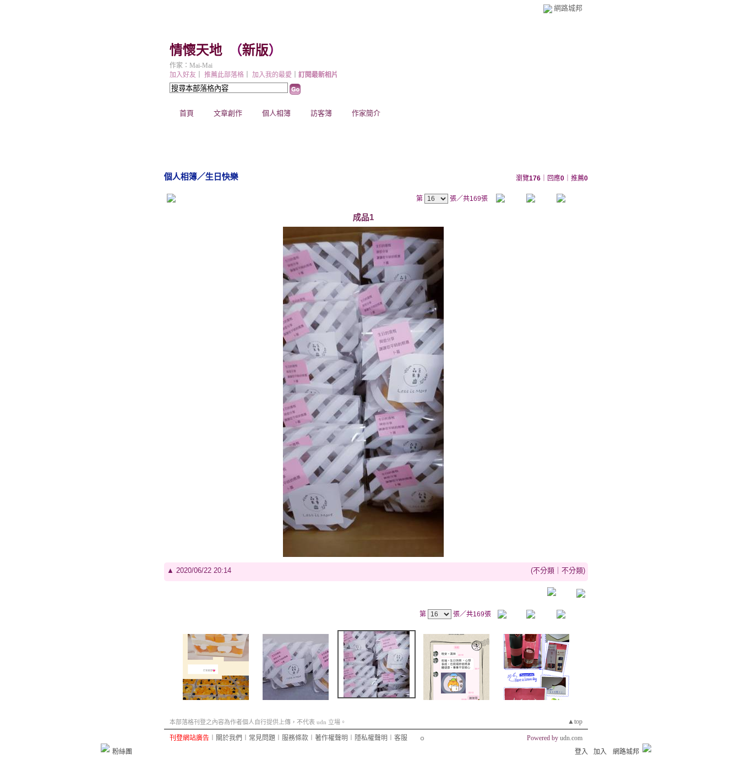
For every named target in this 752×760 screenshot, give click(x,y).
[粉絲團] (105, 747)
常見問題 (262, 738)
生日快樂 (221, 176)
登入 (581, 752)
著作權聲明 (331, 738)
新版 (255, 50)
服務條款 (295, 738)
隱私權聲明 (371, 738)
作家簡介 (366, 113)
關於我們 (229, 738)
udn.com (571, 738)
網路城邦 (568, 8)
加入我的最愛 (272, 75)
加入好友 (183, 75)
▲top (575, 721)
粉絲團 (122, 752)
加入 (600, 752)
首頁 (186, 113)
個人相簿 (276, 113)
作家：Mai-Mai (191, 65)
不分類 (543, 570)
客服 (400, 738)
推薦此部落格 (224, 75)
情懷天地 (196, 50)
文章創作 (228, 113)
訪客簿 (321, 113)
